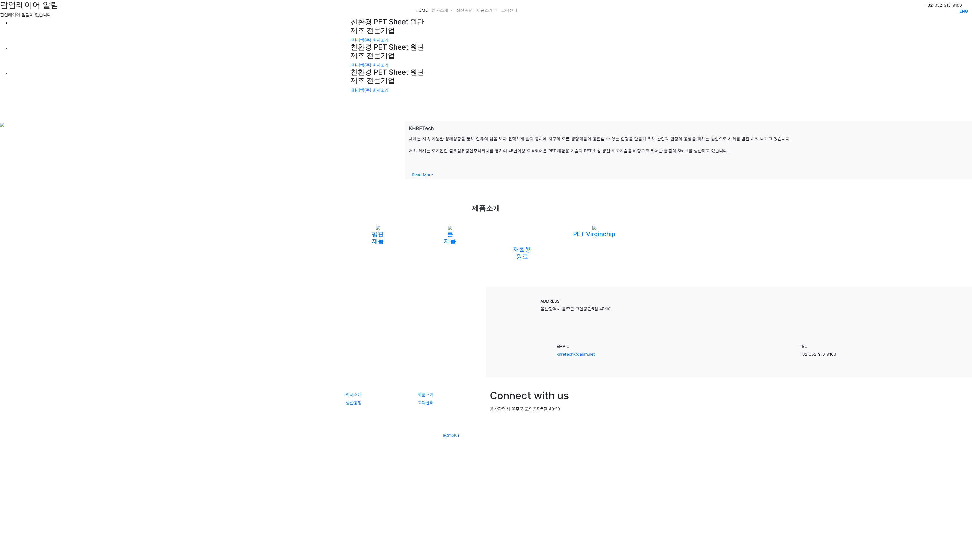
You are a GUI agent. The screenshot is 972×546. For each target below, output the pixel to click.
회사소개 (354, 394)
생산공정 (464, 10)
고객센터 (509, 10)
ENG (963, 11)
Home (422, 10)
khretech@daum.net (576, 354)
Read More (422, 174)
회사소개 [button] (440, 10)
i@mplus (451, 435)
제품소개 (426, 394)
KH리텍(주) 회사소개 (370, 39)
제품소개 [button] (485, 10)
